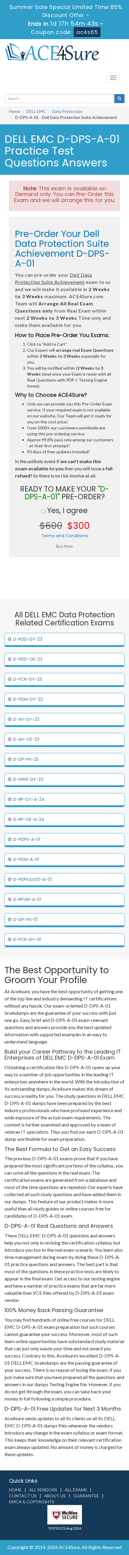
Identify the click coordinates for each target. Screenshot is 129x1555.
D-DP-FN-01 (25, 919)
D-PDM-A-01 (26, 859)
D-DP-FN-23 (25, 759)
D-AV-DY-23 (26, 719)
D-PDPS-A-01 (26, 839)
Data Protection (67, 111)
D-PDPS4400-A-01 (32, 879)
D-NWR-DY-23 (28, 779)
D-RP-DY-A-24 (28, 799)
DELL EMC (36, 111)
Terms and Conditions (64, 536)
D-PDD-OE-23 (27, 659)
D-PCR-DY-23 (27, 679)
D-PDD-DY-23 (27, 639)
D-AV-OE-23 (26, 739)
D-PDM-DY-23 (28, 699)
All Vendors (43, 1489)
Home (14, 111)
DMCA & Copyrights (31, 1501)
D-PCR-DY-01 (27, 939)
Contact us (23, 1495)
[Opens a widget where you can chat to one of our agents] (88, 1521)
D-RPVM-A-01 (27, 899)
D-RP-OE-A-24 (28, 819)
